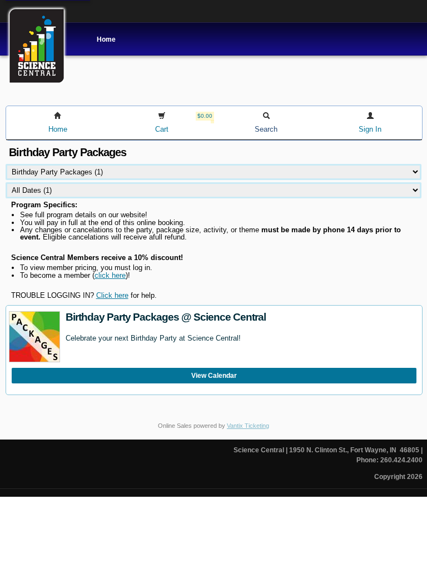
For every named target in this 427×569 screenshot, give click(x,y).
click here (110, 275)
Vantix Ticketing (248, 425)
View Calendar (214, 376)
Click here (112, 295)
